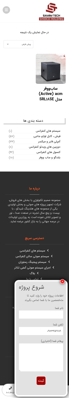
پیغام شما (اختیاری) (52, 341)
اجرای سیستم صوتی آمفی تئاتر (32, 267)
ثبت (41, 380)
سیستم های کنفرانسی (32, 250)
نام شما (59, 308)
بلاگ (32, 273)
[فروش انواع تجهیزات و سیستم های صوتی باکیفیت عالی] (51, 11)
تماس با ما (32, 279)
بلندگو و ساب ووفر (49, 157)
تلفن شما (58, 324)
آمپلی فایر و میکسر (49, 141)
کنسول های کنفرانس (48, 152)
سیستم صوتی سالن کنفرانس (32, 256)
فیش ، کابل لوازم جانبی (46, 136)
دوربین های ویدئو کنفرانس (44, 147)
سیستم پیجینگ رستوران (32, 262)
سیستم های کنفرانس (48, 131)
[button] (6, 10)
